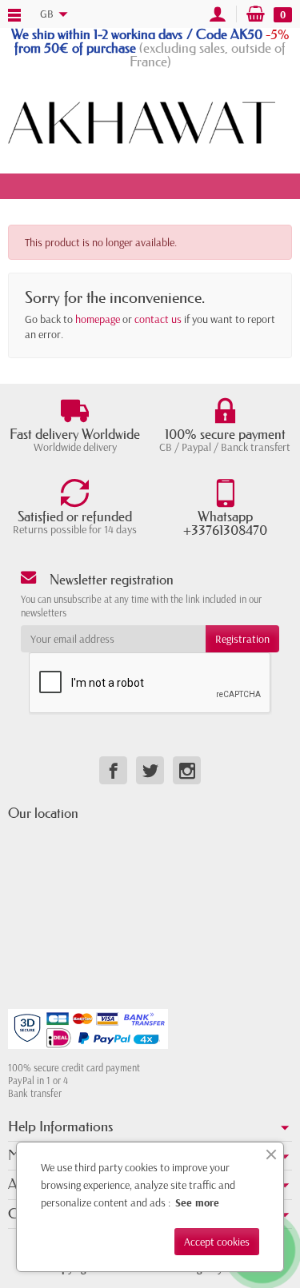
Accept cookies (217, 1241)
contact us (158, 319)
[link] (113, 770)
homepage (97, 319)
